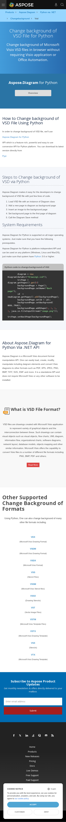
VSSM (33, 584)
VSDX (33, 560)
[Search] (62, 4)
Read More (33, 465)
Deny (46, 812)
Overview (33, 93)
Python (37, 256)
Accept (33, 804)
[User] (56, 4)
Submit (33, 710)
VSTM (33, 619)
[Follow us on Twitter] (20, 736)
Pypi (4, 156)
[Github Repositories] (46, 736)
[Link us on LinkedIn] (27, 736)
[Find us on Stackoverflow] (33, 736)
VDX (33, 537)
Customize (20, 812)
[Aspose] (21, 4)
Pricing (32, 761)
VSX (33, 643)
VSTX (33, 631)
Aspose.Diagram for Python (15, 137)
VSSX (33, 596)
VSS (33, 572)
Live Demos (32, 770)
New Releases (32, 756)
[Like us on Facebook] (14, 736)
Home (32, 746)
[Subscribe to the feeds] (53, 736)
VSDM (33, 549)
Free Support (32, 775)
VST (33, 607)
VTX (33, 655)
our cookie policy (22, 799)
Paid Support (32, 780)
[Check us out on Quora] (40, 736)
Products (32, 751)
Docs (32, 765)
